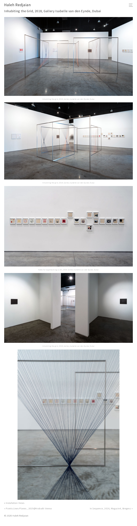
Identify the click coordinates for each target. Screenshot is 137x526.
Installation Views (15, 502)
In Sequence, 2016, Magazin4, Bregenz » (111, 508)
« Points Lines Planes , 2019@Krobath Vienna (28, 508)
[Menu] (132, 5)
